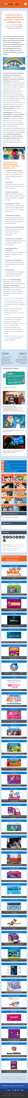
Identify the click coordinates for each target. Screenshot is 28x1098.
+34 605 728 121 (21, 1085)
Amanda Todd (12, 140)
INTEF (12, 77)
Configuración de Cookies (18, 1095)
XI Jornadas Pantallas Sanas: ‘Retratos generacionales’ (13, 430)
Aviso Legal (7, 1093)
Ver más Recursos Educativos (13, 1078)
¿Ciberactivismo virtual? (9, 387)
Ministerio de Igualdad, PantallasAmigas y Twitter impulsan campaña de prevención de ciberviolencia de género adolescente (13, 408)
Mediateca (8, 468)
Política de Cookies (6, 1095)
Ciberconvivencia (9, 26)
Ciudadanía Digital (18, 26)
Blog (14, 24)
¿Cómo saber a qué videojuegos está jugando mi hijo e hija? (13, 451)
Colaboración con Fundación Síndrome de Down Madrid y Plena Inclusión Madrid (14, 300)
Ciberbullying (19, 24)
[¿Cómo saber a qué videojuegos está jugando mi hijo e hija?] (14, 442)
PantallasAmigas (7, 545)
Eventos (7, 465)
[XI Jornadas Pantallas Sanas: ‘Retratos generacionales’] (14, 421)
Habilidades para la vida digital (14, 28)
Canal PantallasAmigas (11, 471)
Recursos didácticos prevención (11, 517)
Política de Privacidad (17, 1093)
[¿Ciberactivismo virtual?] (14, 378)
